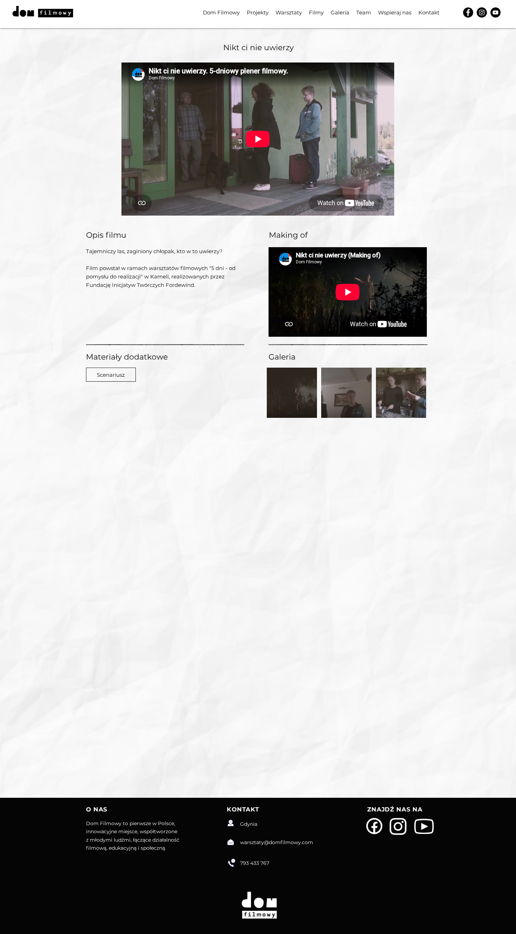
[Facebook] (468, 12)
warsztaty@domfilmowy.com (276, 842)
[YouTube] (495, 12)
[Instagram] (482, 12)
